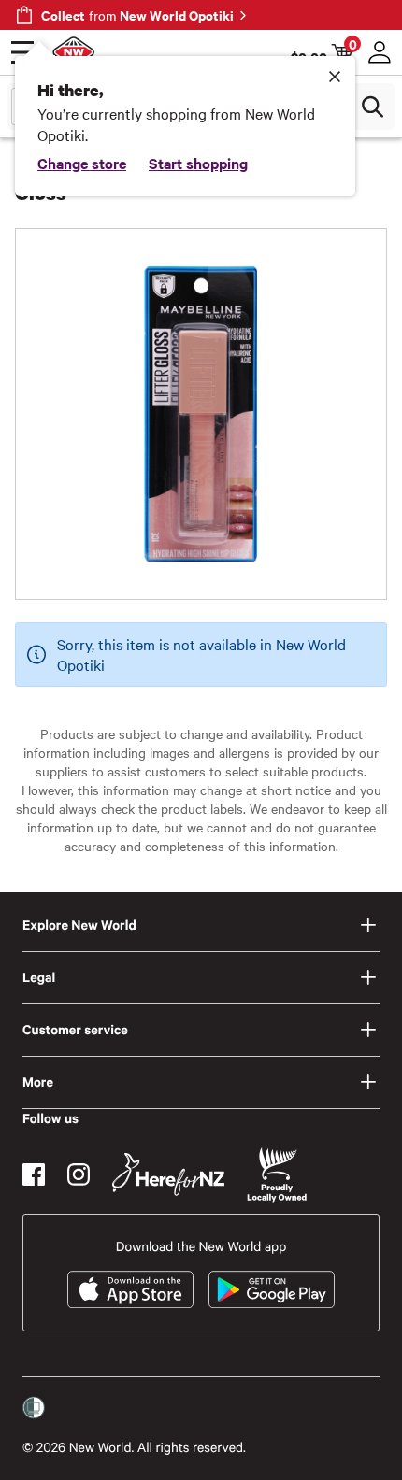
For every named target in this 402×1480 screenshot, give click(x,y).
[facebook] (33, 1174)
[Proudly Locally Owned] (277, 1174)
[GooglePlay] (271, 1289)
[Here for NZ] (168, 1174)
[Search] (372, 106)
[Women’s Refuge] (33, 1408)
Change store (81, 162)
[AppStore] (130, 1289)
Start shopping (198, 162)
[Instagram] (78, 1174)
